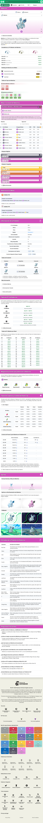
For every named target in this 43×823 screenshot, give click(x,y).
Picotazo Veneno (7, 110)
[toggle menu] (39, 2)
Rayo (19, 134)
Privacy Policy (7, 817)
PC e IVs (22, 5)
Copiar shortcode (11, 489)
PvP (28, 5)
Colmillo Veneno (21, 142)
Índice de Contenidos (7, 35)
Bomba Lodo (6, 114)
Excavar (20, 140)
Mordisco (7, 132)
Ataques (35, 5)
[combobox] (21, 1)
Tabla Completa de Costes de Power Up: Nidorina (13, 469)
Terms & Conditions (35, 817)
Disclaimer (21, 817)
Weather (3, 121)
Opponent (24, 121)
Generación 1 (30, 232)
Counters (15, 5)
